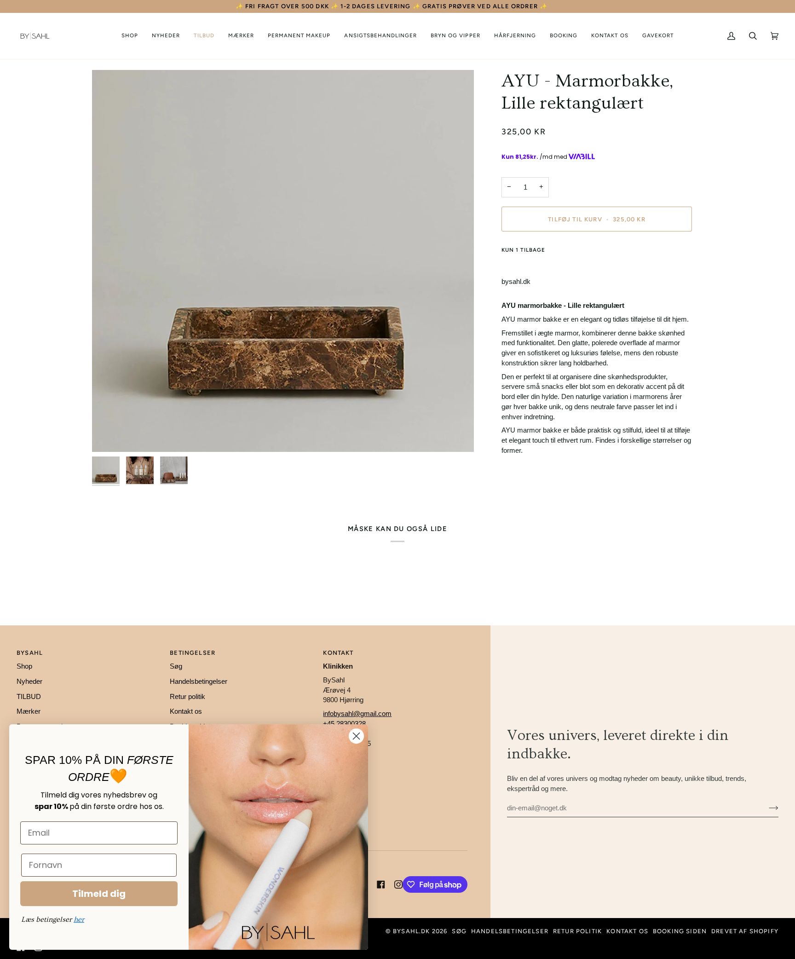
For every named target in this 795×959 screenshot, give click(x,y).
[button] (130, 36)
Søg (176, 666)
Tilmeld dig (99, 893)
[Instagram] (398, 884)
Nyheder (29, 681)
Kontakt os (186, 711)
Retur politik (187, 696)
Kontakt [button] (338, 652)
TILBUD (29, 696)
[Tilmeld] (766, 808)
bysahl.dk (411, 931)
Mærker (28, 711)
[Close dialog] (356, 736)
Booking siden (680, 931)
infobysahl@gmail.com (357, 713)
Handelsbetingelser (198, 681)
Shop (24, 666)
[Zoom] (283, 261)
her (79, 919)
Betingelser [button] (192, 652)
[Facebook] (381, 884)
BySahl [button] (30, 652)
